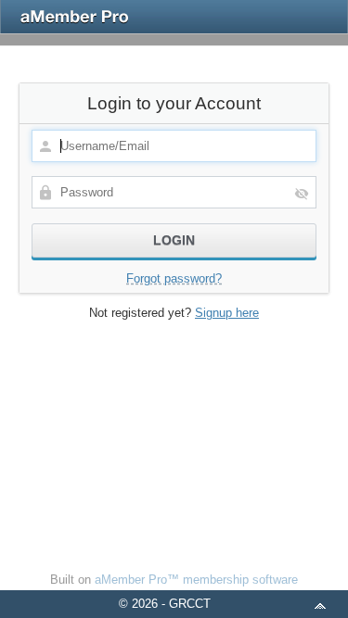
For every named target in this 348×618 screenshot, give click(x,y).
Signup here (227, 313)
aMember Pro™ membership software (196, 579)
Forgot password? (174, 278)
